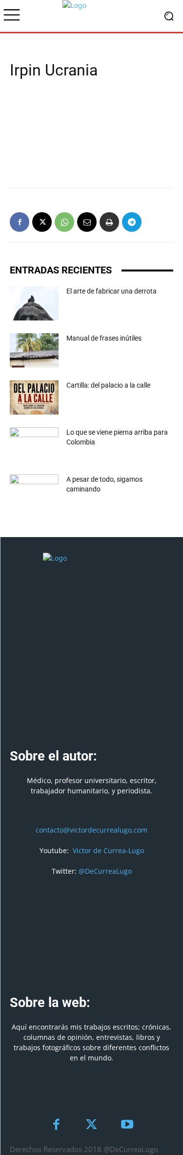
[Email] (87, 222)
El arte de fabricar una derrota (111, 291)
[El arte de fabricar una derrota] (34, 303)
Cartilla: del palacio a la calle (108, 385)
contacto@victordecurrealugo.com (91, 830)
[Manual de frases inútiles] (34, 350)
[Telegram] (132, 222)
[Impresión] (109, 222)
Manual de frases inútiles (104, 338)
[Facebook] (19, 222)
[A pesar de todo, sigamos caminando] (34, 491)
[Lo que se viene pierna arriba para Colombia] (34, 444)
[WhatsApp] (64, 222)
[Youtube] (127, 1125)
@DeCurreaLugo (105, 871)
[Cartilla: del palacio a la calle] (34, 397)
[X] (42, 222)
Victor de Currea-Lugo (108, 850)
